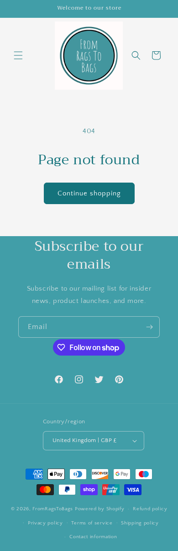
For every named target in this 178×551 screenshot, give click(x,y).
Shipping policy (140, 523)
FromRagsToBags (53, 509)
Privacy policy (45, 523)
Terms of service (91, 523)
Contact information (93, 537)
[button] (18, 55)
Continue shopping (89, 193)
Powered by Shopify (100, 509)
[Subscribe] (149, 327)
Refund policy (150, 509)
